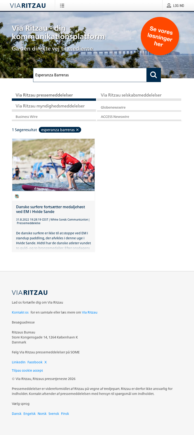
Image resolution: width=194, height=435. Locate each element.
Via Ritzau (89, 312)
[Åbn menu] (63, 5)
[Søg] (154, 75)
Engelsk (29, 413)
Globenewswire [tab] (113, 107)
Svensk (53, 413)
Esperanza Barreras (58, 130)
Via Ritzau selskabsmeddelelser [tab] (131, 95)
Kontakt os (20, 312)
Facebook (35, 362)
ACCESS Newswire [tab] (115, 117)
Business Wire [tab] (27, 117)
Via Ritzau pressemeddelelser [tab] (44, 95)
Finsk (65, 413)
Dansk (17, 413)
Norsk (42, 413)
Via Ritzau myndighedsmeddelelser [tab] (50, 106)
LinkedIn (19, 362)
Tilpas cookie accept (27, 370)
